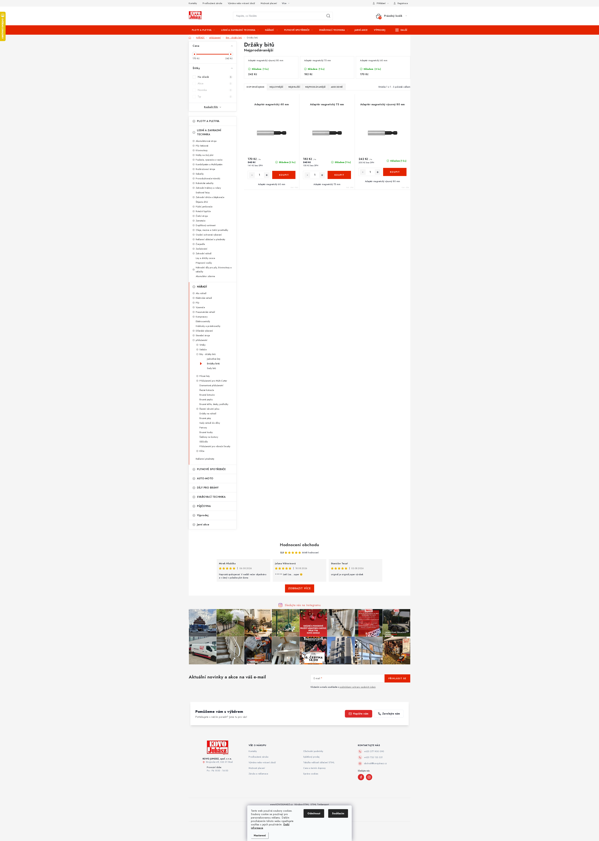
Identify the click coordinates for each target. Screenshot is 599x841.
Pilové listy (205, 376)
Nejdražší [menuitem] (294, 87)
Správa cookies (310, 773)
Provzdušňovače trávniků (208, 178)
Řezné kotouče (207, 390)
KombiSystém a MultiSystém (209, 164)
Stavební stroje (203, 335)
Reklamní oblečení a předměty (210, 239)
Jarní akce (203, 524)
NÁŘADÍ (202, 286)
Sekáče (203, 349)
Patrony (203, 427)
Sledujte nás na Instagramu (303, 605)
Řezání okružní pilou (209, 408)
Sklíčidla (204, 441)
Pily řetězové (202, 145)
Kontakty (193, 3)
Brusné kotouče (207, 394)
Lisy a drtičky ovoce (205, 258)
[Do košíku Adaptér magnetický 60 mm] (283, 175)
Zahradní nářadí (204, 253)
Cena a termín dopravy (314, 768)
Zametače (200, 220)
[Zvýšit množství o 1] (267, 175)
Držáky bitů (213, 363)
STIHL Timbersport (320, 804)
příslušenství (201, 340)
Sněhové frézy (203, 192)
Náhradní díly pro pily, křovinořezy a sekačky (214, 269)
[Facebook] (361, 777)
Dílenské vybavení (204, 330)
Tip (214, 96)
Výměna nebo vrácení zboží (241, 3)
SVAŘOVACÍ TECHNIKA (211, 497)
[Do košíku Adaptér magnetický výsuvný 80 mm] (395, 172)
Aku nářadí (201, 293)
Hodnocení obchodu (299, 545)
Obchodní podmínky (313, 751)
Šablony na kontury (209, 437)
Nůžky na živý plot (204, 155)
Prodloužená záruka (212, 3)
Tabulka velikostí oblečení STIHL (318, 762)
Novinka (214, 90)
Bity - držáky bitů (208, 354)
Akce (214, 83)
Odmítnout (313, 813)
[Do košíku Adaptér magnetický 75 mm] (339, 175)
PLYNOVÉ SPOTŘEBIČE (211, 469)
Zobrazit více (299, 588)
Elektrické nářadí (204, 298)
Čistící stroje (202, 216)
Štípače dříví (202, 201)
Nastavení (260, 835)
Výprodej (202, 515)
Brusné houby (206, 432)
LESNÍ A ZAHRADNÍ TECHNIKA (209, 132)
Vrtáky (202, 344)
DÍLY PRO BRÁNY (208, 487)
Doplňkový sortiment (206, 225)
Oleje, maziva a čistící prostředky (212, 230)
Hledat (328, 16)
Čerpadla (200, 244)
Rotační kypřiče (203, 211)
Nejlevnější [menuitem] (276, 87)
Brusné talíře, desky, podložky (214, 404)
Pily (197, 302)
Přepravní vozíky (204, 262)
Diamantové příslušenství (211, 385)
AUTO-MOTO (205, 478)
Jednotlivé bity (213, 358)
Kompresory (201, 316)
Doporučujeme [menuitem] (255, 87)
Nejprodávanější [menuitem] (315, 87)
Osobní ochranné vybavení (209, 234)
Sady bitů (211, 368)
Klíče (202, 451)
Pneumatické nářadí (205, 312)
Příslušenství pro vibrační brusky (215, 446)
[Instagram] (369, 777)
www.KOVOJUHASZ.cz (281, 804)
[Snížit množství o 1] (252, 175)
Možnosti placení (269, 3)
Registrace (403, 3)
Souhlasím (338, 813)
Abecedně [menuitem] (337, 87)
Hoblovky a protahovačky (208, 326)
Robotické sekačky (205, 183)
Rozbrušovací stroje (205, 169)
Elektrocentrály (203, 321)
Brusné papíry (206, 399)
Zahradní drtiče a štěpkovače (210, 197)
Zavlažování (201, 248)
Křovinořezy (202, 150)
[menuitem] (203, 30)
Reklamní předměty (205, 458)
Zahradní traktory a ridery (208, 187)
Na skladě (214, 77)
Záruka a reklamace (258, 773)
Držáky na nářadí (208, 413)
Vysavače (200, 307)
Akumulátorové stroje (206, 141)
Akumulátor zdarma (205, 276)
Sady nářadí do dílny (210, 422)
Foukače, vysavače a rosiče (209, 159)
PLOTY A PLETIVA (208, 121)
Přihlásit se (397, 678)
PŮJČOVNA (204, 506)
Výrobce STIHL (301, 804)
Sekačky (200, 173)
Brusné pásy (205, 418)
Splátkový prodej (311, 756)
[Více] (401, 30)
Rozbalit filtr (211, 107)
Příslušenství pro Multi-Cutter (213, 380)
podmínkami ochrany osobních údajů (358, 687)
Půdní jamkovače (204, 206)
